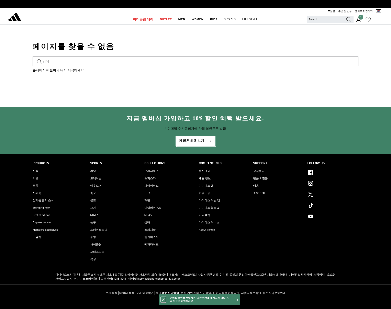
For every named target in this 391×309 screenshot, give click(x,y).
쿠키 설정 (111, 293)
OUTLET (166, 19)
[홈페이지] (14, 17)
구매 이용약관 (145, 293)
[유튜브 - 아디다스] (332, 217)
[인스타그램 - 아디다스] (332, 183)
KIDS (213, 19)
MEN (181, 19)
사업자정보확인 (251, 293)
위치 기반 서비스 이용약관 (197, 293)
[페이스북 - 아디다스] (332, 172)
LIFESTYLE (250, 19)
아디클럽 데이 (143, 19)
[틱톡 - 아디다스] (332, 206)
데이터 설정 (126, 293)
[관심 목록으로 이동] (368, 19)
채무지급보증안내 (274, 293)
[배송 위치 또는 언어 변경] (378, 11)
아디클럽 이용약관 (227, 293)
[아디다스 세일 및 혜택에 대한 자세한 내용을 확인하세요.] (195, 4)
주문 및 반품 (345, 11)
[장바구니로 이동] (378, 19)
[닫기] (163, 299)
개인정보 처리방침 (167, 293)
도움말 (331, 11)
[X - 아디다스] (332, 194)
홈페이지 (39, 70)
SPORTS (230, 19)
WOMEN (197, 19)
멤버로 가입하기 (364, 11)
